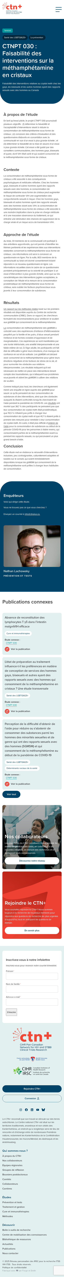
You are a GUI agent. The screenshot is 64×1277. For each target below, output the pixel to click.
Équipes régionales (12, 1165)
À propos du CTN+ (11, 1155)
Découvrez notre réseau (32, 860)
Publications (8, 1248)
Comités (6, 1179)
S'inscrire (11, 1012)
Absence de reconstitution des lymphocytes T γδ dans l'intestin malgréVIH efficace (25, 621)
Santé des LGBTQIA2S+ (15, 37)
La (5, 327)
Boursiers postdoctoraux (15, 1174)
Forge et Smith (29, 1270)
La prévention (37, 37)
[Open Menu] (59, 9)
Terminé (7, 30)
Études (6, 1197)
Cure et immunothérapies (18, 633)
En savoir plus (32, 930)
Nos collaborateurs (12, 1160)
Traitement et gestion (13, 1206)
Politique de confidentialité (14, 1267)
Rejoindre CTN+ (32, 1088)
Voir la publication (20, 649)
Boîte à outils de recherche (16, 1230)
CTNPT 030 (11, 642)
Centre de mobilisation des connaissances (24, 1234)
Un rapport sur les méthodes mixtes (21, 309)
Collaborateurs (10, 1183)
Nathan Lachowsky (16, 571)
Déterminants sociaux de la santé (22, 768)
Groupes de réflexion (13, 1169)
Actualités (7, 1244)
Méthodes (7, 1216)
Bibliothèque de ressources (16, 1239)
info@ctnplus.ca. (32, 514)
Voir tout (11, 794)
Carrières (7, 1188)
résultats (52, 403)
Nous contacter (10, 1253)
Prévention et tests (12, 1202)
